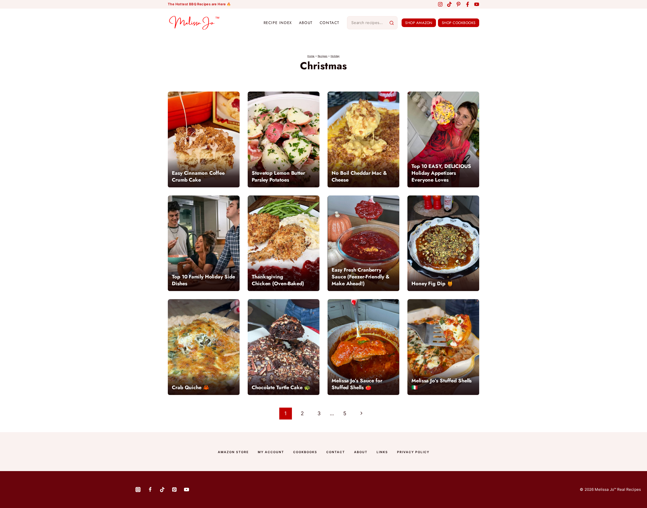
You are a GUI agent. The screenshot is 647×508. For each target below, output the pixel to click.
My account (271, 452)
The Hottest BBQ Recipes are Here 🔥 (199, 4)
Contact (329, 23)
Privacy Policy (413, 452)
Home (311, 56)
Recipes (323, 56)
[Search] (392, 22)
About (306, 23)
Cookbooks (305, 452)
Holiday (335, 56)
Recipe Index (278, 23)
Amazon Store (233, 452)
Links (382, 452)
